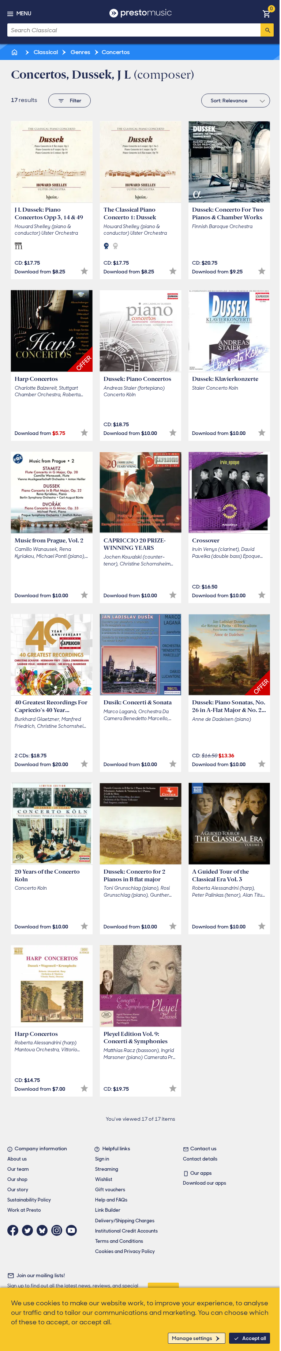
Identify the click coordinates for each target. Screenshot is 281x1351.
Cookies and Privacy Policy (125, 1251)
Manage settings (192, 1338)
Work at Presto (24, 1210)
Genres (80, 52)
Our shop (17, 1179)
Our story (17, 1190)
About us (17, 1159)
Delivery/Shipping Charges (124, 1221)
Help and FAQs (111, 1200)
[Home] (15, 52)
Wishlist (103, 1179)
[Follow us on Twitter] (29, 1230)
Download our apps (204, 1183)
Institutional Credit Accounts (126, 1231)
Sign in (102, 1159)
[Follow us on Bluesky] (44, 1230)
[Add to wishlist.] (84, 271)
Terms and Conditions (119, 1241)
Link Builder (107, 1210)
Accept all (254, 1338)
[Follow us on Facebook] (14, 1230)
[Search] (267, 30)
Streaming (106, 1169)
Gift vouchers (110, 1190)
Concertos (116, 52)
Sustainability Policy (29, 1200)
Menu (23, 13)
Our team (18, 1169)
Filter (75, 100)
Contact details (200, 1159)
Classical (45, 52)
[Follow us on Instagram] (58, 1230)
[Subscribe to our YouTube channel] (73, 1230)
